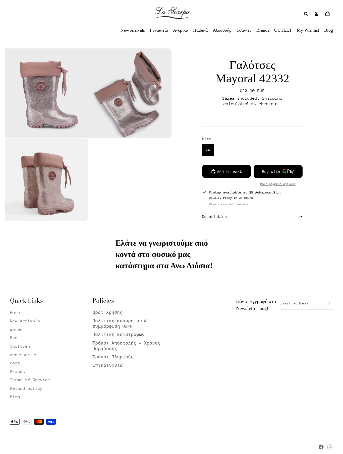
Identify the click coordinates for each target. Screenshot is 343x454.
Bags (15, 363)
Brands (17, 371)
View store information (228, 204)
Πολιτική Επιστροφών (118, 334)
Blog (15, 397)
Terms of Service (30, 379)
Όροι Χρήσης (107, 312)
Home (15, 312)
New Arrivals (25, 320)
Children (20, 346)
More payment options (278, 184)
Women (16, 329)
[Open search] (305, 13)
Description (214, 216)
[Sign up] (328, 303)
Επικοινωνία (107, 365)
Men (14, 337)
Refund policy (26, 388)
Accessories (24, 354)
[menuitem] (133, 30)
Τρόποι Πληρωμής (113, 357)
